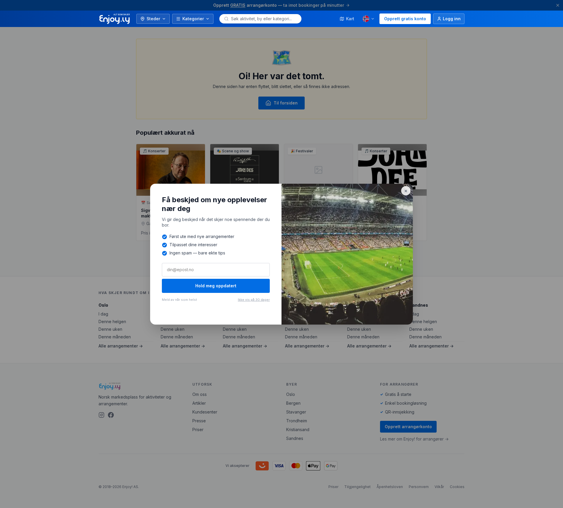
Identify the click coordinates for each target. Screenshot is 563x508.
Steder (153, 18)
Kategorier (193, 18)
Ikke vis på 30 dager (254, 300)
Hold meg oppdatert (215, 285)
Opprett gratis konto (405, 18)
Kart (350, 18)
